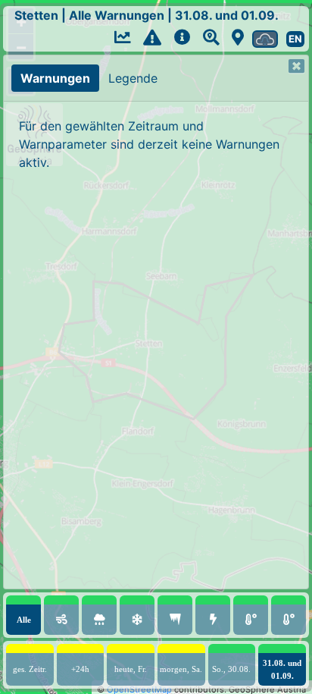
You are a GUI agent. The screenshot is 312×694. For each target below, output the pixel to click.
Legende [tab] (133, 78)
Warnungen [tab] (55, 78)
